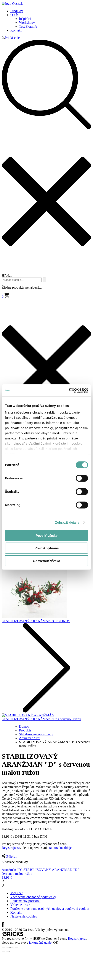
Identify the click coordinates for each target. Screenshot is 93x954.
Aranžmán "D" (29, 738)
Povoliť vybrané (47, 548)
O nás (14, 15)
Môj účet (16, 893)
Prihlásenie (12, 37)
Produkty (16, 11)
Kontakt (15, 30)
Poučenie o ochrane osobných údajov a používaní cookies (49, 908)
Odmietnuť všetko (46, 560)
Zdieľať (11, 856)
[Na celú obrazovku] (12, 947)
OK (55, 942)
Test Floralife (28, 26)
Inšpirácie (25, 19)
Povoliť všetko (47, 535)
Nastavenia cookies (23, 916)
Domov (24, 726)
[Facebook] (3, 926)
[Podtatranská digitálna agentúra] (12, 935)
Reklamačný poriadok (25, 901)
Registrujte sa (11, 848)
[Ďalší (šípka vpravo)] (8, 951)
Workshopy (27, 22)
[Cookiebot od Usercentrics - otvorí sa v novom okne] (69, 390)
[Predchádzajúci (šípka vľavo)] (3, 951)
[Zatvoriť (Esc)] (3, 947)
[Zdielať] (8, 947)
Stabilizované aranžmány (36, 734)
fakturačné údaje (60, 848)
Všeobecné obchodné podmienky (33, 897)
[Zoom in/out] (16, 947)
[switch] (82, 478)
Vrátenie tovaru (20, 905)
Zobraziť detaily (67, 522)
